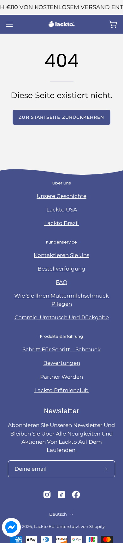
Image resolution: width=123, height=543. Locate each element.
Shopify (97, 526)
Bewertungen (61, 363)
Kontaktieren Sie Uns (61, 255)
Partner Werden (61, 377)
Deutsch (58, 514)
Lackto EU (44, 526)
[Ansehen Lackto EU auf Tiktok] (61, 494)
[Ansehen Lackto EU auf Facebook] (76, 494)
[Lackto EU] (61, 24)
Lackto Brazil (61, 223)
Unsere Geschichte (61, 196)
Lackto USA (61, 209)
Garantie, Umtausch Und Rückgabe (62, 317)
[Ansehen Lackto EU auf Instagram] (47, 494)
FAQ (61, 282)
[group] (61, 7)
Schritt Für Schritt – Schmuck (61, 349)
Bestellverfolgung (61, 269)
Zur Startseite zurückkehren (61, 117)
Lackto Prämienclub (61, 390)
